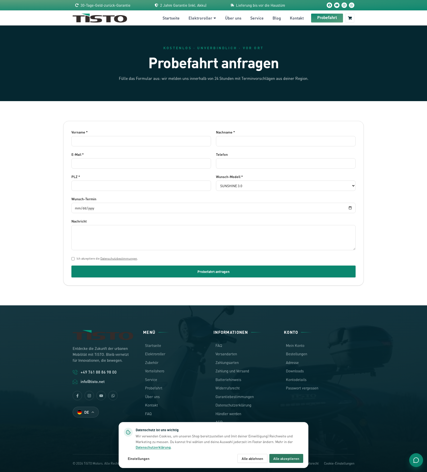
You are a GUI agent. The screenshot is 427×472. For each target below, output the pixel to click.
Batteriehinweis (228, 379)
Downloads (295, 370)
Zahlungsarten (227, 362)
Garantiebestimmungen (234, 396)
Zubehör (151, 362)
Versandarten (226, 353)
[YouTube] (337, 5)
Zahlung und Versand (232, 370)
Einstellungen (138, 458)
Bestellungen (296, 353)
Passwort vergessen (302, 387)
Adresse (292, 362)
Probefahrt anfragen (213, 271)
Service (257, 18)
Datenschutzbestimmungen (118, 258)
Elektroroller (200, 18)
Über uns (233, 18)
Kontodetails (296, 379)
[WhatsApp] (351, 5)
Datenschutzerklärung (233, 405)
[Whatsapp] (113, 395)
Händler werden (228, 413)
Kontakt (297, 18)
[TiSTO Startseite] (100, 18)
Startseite (171, 18)
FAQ (148, 413)
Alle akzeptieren (286, 458)
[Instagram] (344, 5)
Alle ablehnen (252, 458)
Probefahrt (327, 18)
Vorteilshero (154, 370)
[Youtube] (101, 395)
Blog (277, 18)
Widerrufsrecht (227, 387)
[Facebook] (329, 5)
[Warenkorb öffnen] (349, 18)
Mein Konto (295, 345)
